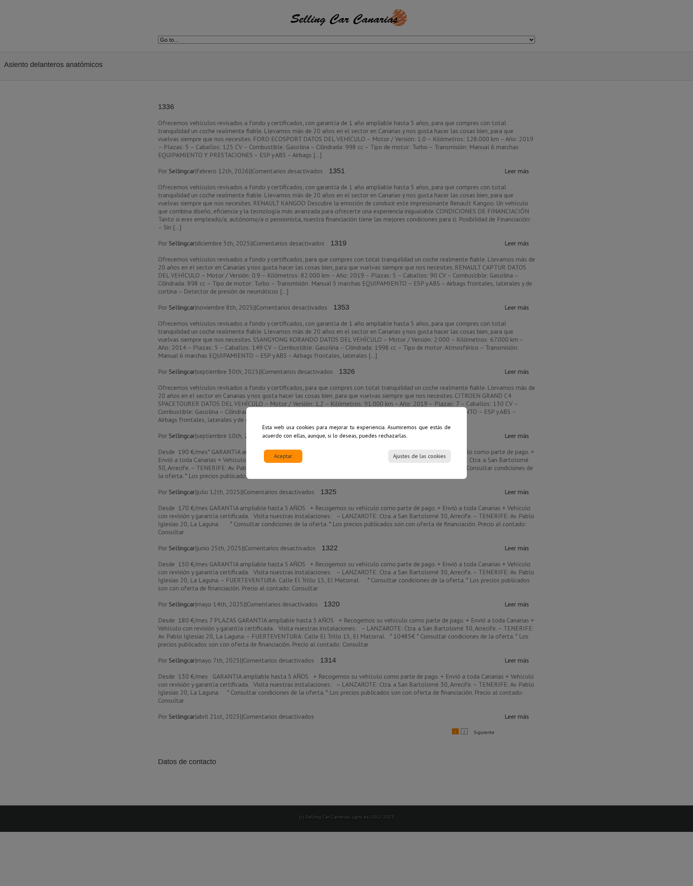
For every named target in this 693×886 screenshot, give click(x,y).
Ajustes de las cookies (419, 456)
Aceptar (283, 456)
